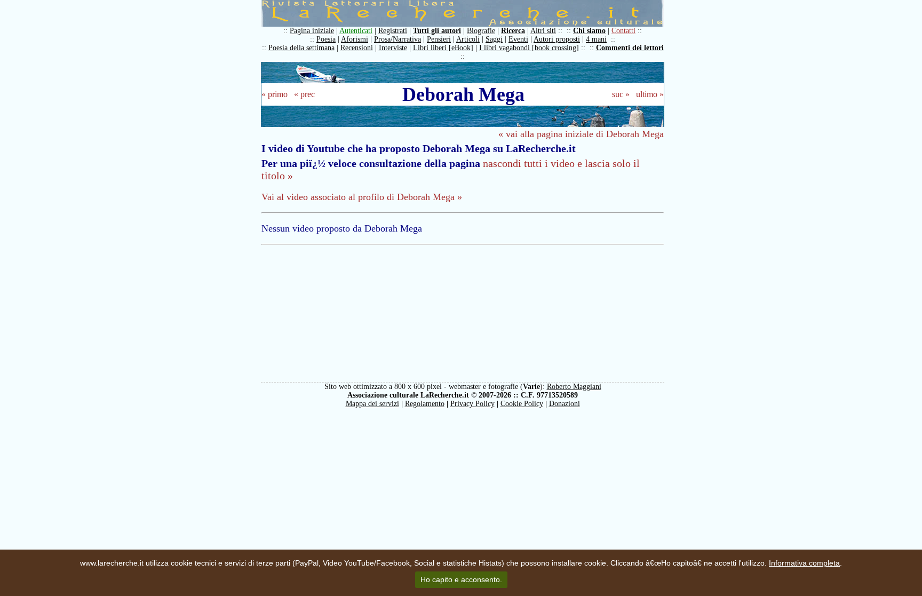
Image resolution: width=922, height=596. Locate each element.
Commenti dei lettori (630, 48)
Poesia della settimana (301, 48)
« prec (304, 94)
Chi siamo (589, 31)
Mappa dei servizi (372, 404)
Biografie (481, 31)
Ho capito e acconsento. (461, 579)
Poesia (326, 39)
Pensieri (439, 39)
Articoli (468, 39)
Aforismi (354, 39)
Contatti (623, 31)
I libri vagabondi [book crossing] (529, 48)
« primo (274, 94)
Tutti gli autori (437, 31)
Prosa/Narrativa (397, 39)
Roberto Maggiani (574, 387)
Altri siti (543, 31)
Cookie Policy (521, 404)
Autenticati (355, 31)
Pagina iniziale (312, 31)
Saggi (494, 39)
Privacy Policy (472, 404)
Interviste (393, 48)
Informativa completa (804, 563)
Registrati (392, 31)
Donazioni (564, 404)
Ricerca (513, 31)
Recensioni (356, 48)
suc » (621, 94)
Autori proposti (557, 39)
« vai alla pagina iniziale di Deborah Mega (581, 134)
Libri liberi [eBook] (443, 48)
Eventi (518, 39)
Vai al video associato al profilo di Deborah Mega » (361, 197)
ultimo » (650, 94)
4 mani (596, 39)
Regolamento (424, 404)
